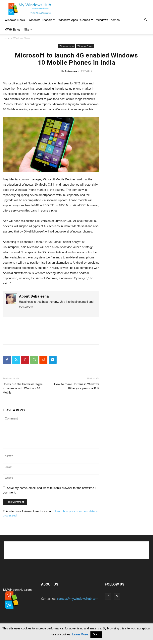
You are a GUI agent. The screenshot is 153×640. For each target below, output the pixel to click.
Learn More (80, 634)
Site (26, 29)
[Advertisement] (103, 9)
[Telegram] (53, 360)
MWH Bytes (13, 29)
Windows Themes (108, 20)
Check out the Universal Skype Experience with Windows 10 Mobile (23, 388)
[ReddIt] (43, 360)
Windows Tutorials (40, 20)
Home (6, 38)
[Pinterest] (25, 360)
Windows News (15, 20)
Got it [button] (96, 634)
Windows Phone (85, 46)
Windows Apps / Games (74, 20)
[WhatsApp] (34, 360)
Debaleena (71, 70)
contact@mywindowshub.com (77, 598)
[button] (145, 20)
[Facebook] (7, 360)
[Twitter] (16, 360)
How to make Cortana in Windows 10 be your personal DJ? (76, 386)
